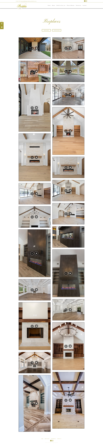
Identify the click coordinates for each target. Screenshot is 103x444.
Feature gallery (57, 30)
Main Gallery (46, 30)
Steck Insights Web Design (51, 442)
